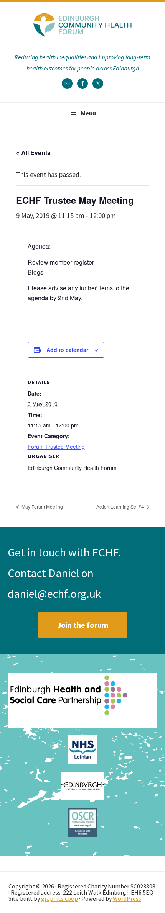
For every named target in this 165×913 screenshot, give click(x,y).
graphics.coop (59, 898)
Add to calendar (67, 349)
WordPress (127, 898)
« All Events (33, 152)
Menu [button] (88, 113)
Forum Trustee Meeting (56, 446)
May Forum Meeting (41, 506)
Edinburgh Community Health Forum (82, 25)
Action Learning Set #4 (120, 506)
